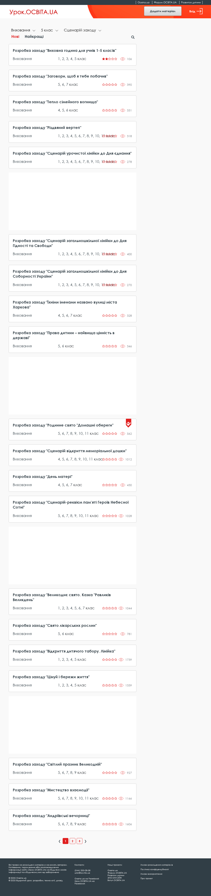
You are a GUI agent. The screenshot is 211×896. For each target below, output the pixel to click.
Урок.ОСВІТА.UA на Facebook (85, 882)
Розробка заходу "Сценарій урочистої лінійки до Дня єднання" (72, 153)
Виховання (22, 58)
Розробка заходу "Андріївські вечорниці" (51, 815)
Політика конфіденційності (155, 869)
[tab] (24, 30)
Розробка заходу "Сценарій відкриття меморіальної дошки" (70, 451)
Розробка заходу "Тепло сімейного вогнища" (55, 102)
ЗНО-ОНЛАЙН (115, 877)
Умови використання (151, 874)
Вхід (192, 11)
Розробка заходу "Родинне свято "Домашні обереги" (63, 425)
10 (97, 135)
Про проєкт (147, 878)
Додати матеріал (163, 11)
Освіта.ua (143, 2)
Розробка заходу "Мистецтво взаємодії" (51, 790)
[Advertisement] (73, 201)
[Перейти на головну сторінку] (34, 11)
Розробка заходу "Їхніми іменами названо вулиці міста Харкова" (65, 304)
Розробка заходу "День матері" (42, 476)
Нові (15, 36)
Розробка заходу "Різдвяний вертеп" (47, 127)
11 (87, 433)
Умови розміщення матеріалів (157, 865)
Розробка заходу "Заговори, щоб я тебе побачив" (60, 76)
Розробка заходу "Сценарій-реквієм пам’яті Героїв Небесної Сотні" (71, 504)
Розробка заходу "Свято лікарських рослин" (55, 625)
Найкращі (34, 36)
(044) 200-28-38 (82, 870)
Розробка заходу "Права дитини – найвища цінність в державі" (64, 335)
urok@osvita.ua (82, 873)
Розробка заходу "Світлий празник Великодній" (57, 764)
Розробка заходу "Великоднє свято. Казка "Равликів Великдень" (62, 597)
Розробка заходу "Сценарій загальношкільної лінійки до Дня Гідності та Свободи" (70, 243)
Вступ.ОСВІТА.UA (116, 880)
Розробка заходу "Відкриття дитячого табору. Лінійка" (64, 651)
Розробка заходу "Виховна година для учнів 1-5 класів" (64, 50)
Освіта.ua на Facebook (87, 878)
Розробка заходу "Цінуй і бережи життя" (51, 677)
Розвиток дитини (191, 2)
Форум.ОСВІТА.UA (165, 2)
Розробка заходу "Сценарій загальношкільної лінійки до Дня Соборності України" (70, 273)
